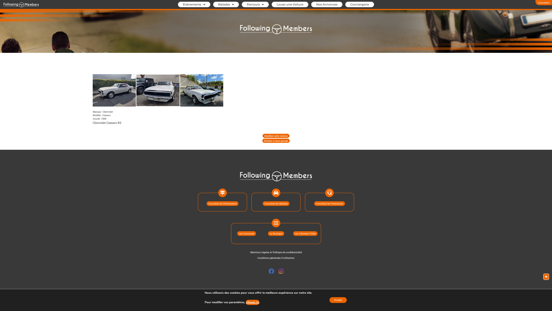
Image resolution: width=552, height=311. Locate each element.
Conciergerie (359, 4)
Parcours (253, 4)
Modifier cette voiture (276, 135)
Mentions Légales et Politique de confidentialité (276, 252)
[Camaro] (114, 90)
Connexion (544, 2)
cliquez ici (252, 302)
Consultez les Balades (276, 203)
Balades (224, 4)
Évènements (192, 4)
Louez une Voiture (290, 4)
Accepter (338, 300)
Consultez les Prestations (329, 203)
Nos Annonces (326, 4)
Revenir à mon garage (276, 140)
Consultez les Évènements (222, 203)
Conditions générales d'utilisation (276, 257)
